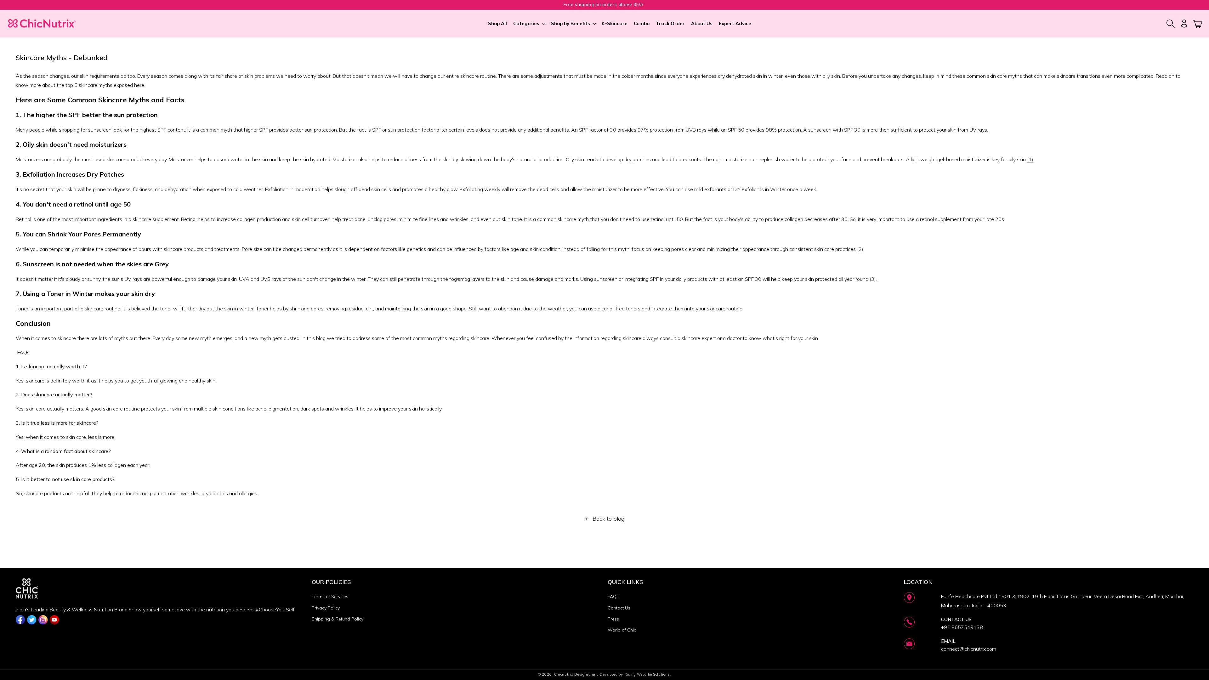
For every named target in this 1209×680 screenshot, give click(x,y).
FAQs (613, 596)
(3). (873, 279)
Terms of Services (330, 596)
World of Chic (622, 630)
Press (613, 619)
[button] (529, 23)
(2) (860, 249)
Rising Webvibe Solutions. (647, 674)
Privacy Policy (326, 608)
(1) (1030, 159)
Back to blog (608, 518)
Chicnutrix (563, 674)
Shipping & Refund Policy (337, 619)
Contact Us (619, 608)
